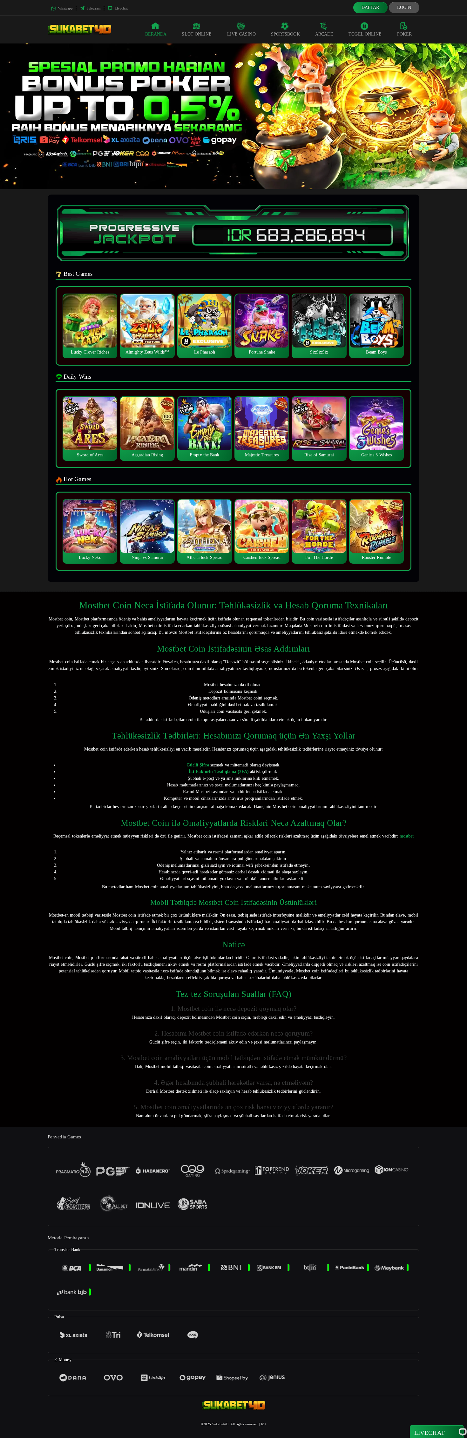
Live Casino (241, 34)
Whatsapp (65, 8)
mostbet (407, 836)
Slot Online (197, 34)
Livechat (121, 8)
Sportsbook (285, 34)
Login (404, 7)
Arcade (324, 34)
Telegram (93, 8)
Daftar (370, 7)
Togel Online (365, 34)
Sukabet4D (220, 1424)
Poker (404, 34)
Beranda (156, 34)
